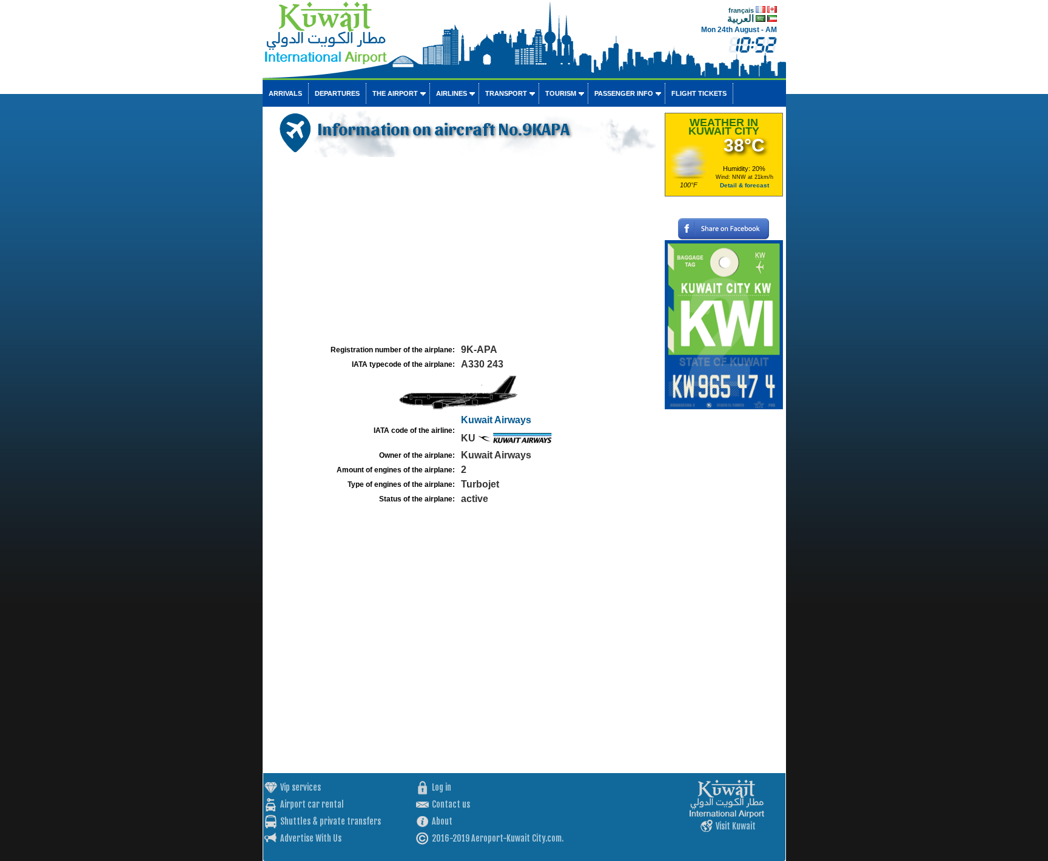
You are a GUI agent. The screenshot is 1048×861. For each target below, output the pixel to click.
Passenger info (623, 93)
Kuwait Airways (496, 420)
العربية (740, 18)
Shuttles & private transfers (330, 821)
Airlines (451, 93)
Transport (506, 93)
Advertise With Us (310, 838)
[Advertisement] (462, 251)
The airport (395, 93)
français (741, 10)
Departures (337, 93)
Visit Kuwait (736, 826)
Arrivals (285, 93)
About (442, 821)
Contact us (451, 804)
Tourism (560, 93)
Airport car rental (312, 804)
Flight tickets (699, 93)
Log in (441, 787)
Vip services (300, 787)
